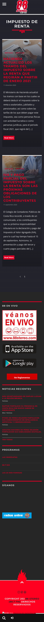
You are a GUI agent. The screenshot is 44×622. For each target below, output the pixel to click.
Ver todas (7, 440)
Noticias (9, 53)
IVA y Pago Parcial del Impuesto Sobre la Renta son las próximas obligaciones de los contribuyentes (20, 188)
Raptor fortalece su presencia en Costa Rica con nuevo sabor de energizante (19, 408)
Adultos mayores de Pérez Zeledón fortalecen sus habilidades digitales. (22, 431)
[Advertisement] (22, 539)
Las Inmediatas (9, 457)
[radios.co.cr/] (17, 518)
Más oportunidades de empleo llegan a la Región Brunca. (21, 397)
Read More (9, 138)
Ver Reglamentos (22, 377)
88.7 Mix (6, 465)
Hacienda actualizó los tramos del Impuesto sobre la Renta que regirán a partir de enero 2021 (20, 70)
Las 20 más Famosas (12, 473)
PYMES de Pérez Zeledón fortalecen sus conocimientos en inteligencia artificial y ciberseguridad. (20, 420)
